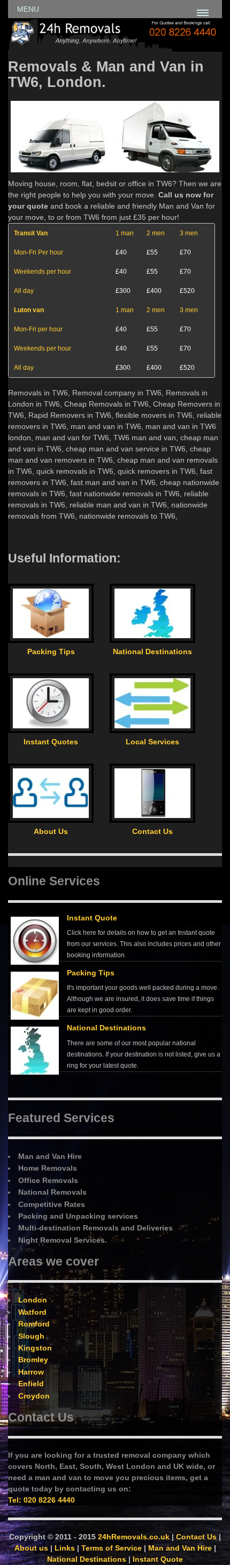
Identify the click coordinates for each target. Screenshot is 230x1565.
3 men (189, 233)
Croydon (34, 1396)
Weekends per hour (42, 271)
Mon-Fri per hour (38, 329)
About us (31, 1548)
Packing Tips (90, 972)
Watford (32, 1312)
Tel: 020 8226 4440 (41, 1500)
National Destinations (106, 1027)
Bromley (33, 1359)
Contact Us (196, 1536)
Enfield (31, 1383)
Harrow (31, 1372)
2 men (156, 233)
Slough (31, 1336)
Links (65, 1548)
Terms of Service (111, 1548)
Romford (34, 1324)
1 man (125, 233)
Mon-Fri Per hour (38, 252)
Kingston (35, 1348)
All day (24, 291)
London (32, 1300)
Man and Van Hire (180, 1548)
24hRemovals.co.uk (134, 1536)
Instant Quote (92, 917)
